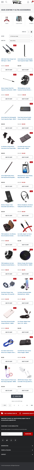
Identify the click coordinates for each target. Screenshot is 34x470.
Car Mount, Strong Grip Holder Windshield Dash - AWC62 (24, 293)
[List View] (28, 31)
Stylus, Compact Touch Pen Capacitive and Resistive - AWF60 (8, 89)
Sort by (3, 40)
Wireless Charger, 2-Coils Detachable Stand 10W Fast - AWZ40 (7, 206)
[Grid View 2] (31, 31)
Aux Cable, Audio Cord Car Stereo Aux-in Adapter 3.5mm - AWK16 (8, 351)
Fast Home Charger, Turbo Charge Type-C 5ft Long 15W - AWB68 (8, 293)
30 (27, 405)
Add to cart (8, 70)
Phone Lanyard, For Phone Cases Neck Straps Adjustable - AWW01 (8, 380)
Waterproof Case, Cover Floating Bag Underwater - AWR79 (25, 176)
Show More (17, 396)
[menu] (2, 2)
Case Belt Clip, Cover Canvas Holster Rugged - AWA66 (24, 351)
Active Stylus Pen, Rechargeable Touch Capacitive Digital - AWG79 (8, 118)
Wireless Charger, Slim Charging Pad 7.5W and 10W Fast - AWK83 (25, 264)
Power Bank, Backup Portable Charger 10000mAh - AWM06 (24, 118)
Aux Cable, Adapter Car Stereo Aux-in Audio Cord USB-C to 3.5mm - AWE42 (25, 235)
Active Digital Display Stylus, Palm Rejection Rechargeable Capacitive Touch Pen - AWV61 (8, 176)
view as (24, 31)
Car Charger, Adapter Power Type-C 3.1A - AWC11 (24, 322)
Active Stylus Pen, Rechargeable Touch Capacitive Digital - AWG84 (25, 59)
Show (2, 36)
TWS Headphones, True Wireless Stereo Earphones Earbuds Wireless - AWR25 (8, 235)
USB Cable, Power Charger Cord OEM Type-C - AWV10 (8, 59)
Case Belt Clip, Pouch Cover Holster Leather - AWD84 (24, 147)
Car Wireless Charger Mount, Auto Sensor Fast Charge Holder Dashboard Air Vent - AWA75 (8, 147)
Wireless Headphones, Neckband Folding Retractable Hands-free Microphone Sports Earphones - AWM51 (25, 206)
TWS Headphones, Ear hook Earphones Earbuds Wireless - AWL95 (24, 89)
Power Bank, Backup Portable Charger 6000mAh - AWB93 (8, 322)
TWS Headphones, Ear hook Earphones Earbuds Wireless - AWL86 (8, 264)
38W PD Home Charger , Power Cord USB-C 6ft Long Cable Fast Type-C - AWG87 (25, 380)
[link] (8, 51)
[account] (28, 2)
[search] (6, 2)
